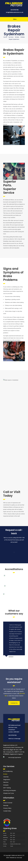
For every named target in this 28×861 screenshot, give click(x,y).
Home (5, 37)
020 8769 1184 (15, 10)
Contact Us (14, 703)
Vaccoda (19, 857)
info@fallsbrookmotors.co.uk (14, 12)
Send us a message (14, 738)
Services (11, 37)
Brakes (17, 37)
